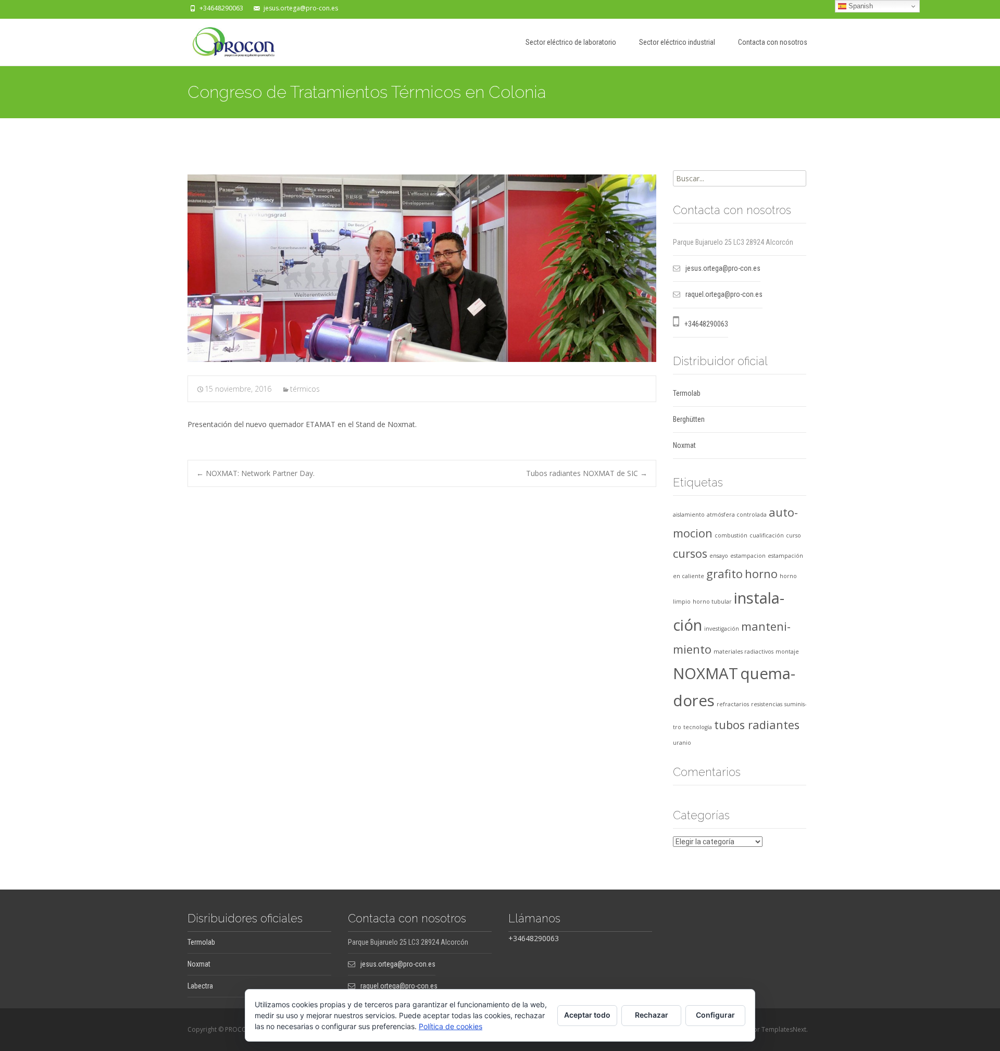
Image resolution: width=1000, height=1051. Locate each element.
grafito (724, 573)
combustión (731, 535)
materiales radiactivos (743, 651)
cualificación (766, 535)
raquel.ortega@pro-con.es (723, 294)
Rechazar (651, 1014)
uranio (682, 742)
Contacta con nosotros (772, 42)
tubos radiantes (756, 724)
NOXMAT (705, 673)
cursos (690, 553)
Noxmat (684, 445)
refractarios (733, 704)
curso (793, 535)
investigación (721, 628)
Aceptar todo (587, 1014)
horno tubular (712, 601)
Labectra (200, 986)
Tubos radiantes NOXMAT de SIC (586, 473)
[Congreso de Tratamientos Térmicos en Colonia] (422, 268)
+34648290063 (221, 8)
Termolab (687, 393)
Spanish (859, 6)
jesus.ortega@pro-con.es (301, 8)
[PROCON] (225, 39)
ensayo (718, 555)
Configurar (715, 1014)
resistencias (766, 704)
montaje (787, 651)
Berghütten (689, 419)
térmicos (305, 389)
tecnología (697, 727)
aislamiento (689, 514)
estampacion (748, 555)
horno (761, 573)
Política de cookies (450, 1026)
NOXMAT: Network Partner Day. (255, 473)
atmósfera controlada (737, 514)
